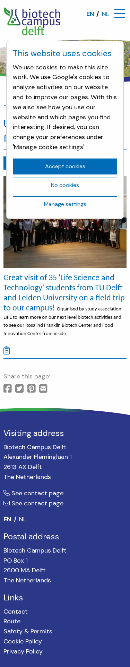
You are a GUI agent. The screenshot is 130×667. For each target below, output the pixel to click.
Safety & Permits (27, 631)
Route (11, 621)
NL (105, 14)
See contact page (36, 493)
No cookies (65, 185)
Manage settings (65, 204)
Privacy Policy (23, 651)
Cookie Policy (22, 641)
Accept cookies (65, 166)
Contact (15, 611)
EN (90, 14)
